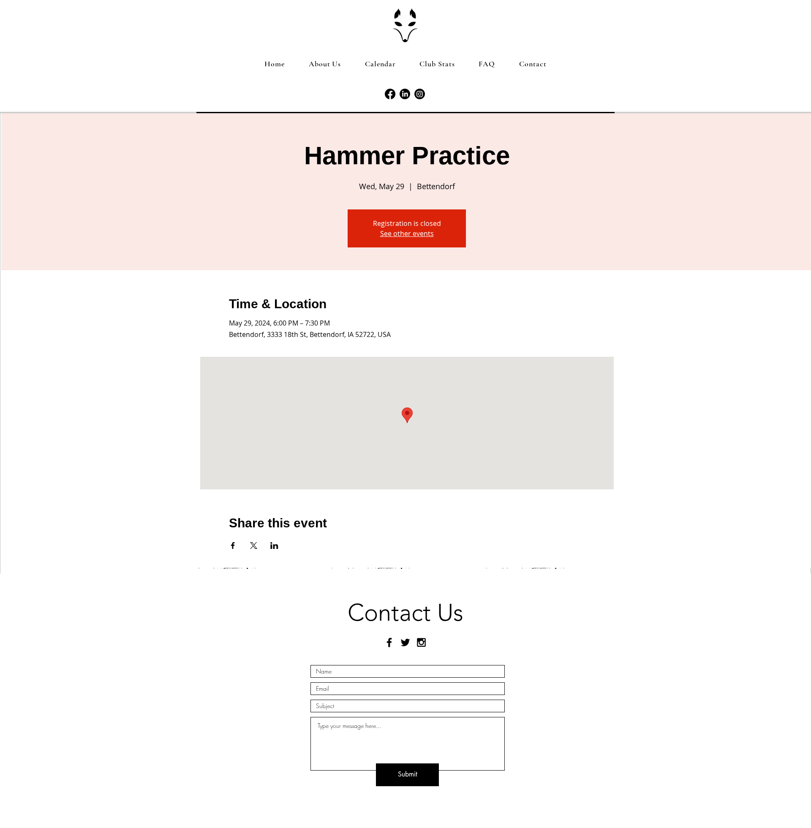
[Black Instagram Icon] (421, 642)
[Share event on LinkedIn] (274, 545)
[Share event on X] (254, 545)
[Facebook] (390, 94)
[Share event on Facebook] (233, 545)
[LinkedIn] (405, 94)
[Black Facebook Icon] (389, 642)
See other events (407, 233)
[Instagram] (419, 94)
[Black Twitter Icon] (405, 642)
